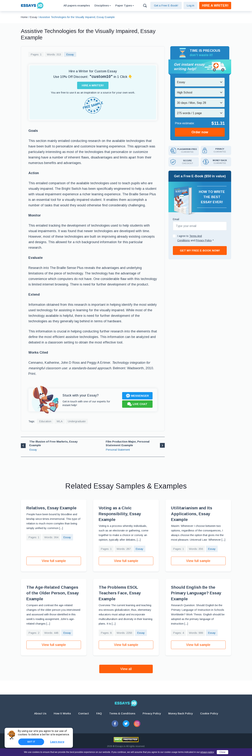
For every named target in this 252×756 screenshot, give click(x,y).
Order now (199, 132)
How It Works (62, 713)
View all (126, 669)
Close (222, 752)
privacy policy (207, 752)
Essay (70, 54)
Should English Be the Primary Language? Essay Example (196, 593)
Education (45, 421)
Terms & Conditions (122, 713)
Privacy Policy (152, 713)
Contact (83, 713)
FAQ (99, 713)
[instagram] (137, 723)
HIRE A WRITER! (215, 5)
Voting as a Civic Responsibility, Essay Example (120, 514)
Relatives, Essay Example (51, 508)
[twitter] (126, 723)
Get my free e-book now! (200, 250)
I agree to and (195, 238)
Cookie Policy (209, 713)
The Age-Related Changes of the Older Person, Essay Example (52, 593)
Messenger (140, 395)
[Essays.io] (126, 703)
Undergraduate (77, 421)
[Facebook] (115, 723)
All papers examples (76, 5)
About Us (40, 713)
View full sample (54, 561)
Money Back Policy (180, 713)
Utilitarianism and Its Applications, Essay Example (191, 514)
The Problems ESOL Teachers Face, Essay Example (120, 593)
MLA (60, 421)
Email (176, 219)
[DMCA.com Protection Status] (126, 739)
